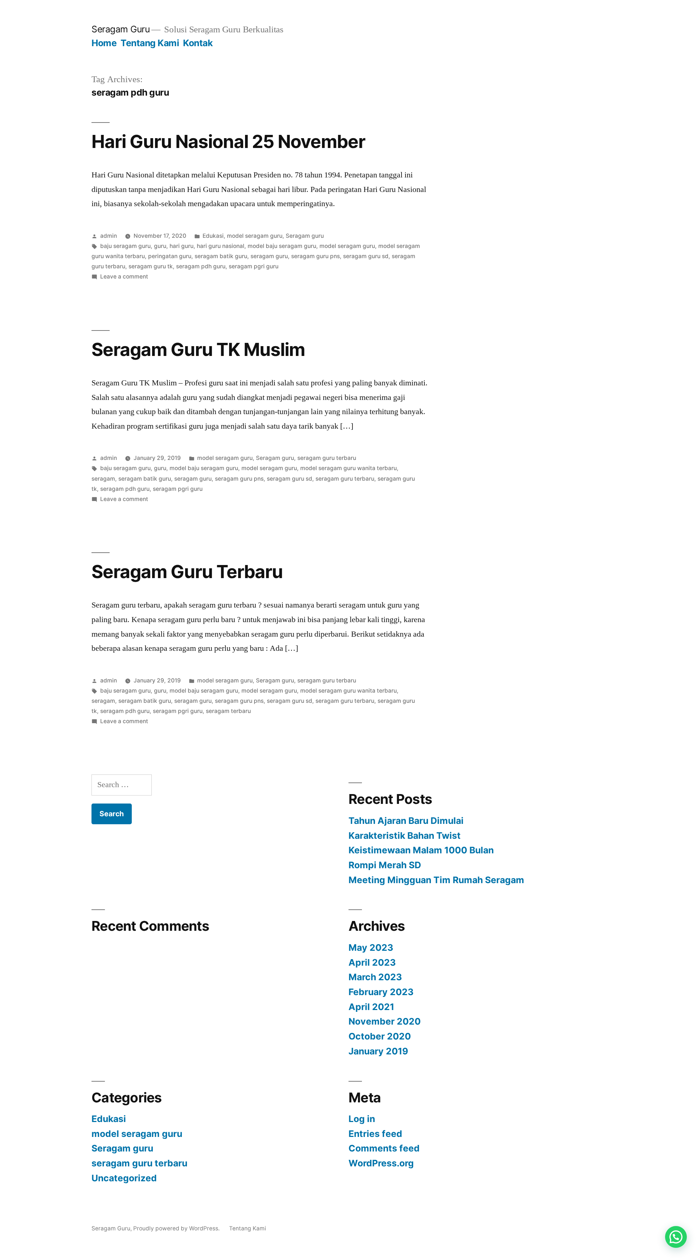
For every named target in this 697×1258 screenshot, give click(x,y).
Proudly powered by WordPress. (177, 1228)
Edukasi (213, 235)
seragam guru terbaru (326, 457)
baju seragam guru (125, 246)
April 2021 (371, 1006)
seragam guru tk (151, 266)
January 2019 (378, 1051)
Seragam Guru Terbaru (187, 571)
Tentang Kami (150, 42)
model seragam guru (254, 235)
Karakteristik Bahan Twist (404, 835)
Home (104, 42)
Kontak (197, 42)
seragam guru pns (315, 256)
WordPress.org (381, 1163)
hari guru (181, 246)
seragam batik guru (221, 256)
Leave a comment (124, 276)
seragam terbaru (228, 711)
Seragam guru (305, 235)
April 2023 (372, 962)
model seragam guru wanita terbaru (348, 468)
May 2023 (370, 947)
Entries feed (375, 1133)
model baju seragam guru (282, 246)
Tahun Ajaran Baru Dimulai (406, 820)
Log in (361, 1118)
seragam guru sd (365, 256)
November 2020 (384, 1021)
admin (108, 235)
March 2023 (375, 976)
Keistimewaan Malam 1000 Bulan (421, 850)
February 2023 (380, 991)
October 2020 (379, 1036)
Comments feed (384, 1148)
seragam (103, 478)
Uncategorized (124, 1178)
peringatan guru (169, 256)
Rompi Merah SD (384, 865)
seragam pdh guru (200, 266)
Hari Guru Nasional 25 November (228, 141)
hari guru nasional (220, 246)
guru (160, 246)
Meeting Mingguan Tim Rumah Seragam (436, 879)
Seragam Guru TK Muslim (198, 349)
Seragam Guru (120, 29)
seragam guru (269, 256)
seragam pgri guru (253, 266)
